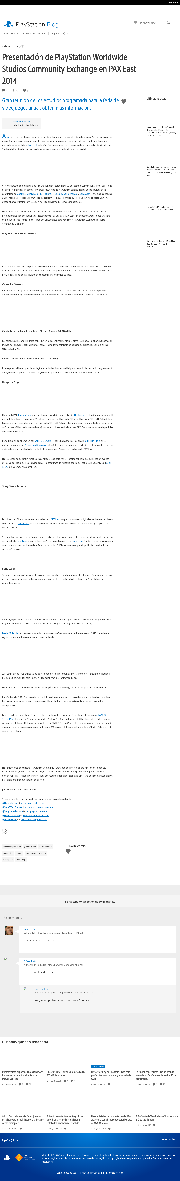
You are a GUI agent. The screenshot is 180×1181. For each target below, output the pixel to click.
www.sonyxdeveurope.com (39, 807)
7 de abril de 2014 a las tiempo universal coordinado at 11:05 (64, 992)
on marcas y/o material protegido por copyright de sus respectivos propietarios (111, 1158)
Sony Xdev (85, 193)
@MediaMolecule (11, 815)
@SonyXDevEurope (12, 807)
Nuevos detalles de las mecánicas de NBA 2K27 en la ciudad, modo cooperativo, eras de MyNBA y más (111, 1120)
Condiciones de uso (66, 1172)
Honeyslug (77, 541)
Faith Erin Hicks (92, 440)
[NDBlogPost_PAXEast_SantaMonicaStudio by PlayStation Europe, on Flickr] (57, 501)
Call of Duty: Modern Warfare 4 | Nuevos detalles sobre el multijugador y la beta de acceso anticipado (23, 1120)
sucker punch (8, 860)
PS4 (22, 33)
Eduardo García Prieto (22, 121)
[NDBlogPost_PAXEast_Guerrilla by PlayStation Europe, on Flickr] (57, 313)
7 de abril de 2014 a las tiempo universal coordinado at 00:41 (53, 964)
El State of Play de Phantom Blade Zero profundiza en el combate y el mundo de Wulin (111, 1075)
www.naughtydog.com (32, 803)
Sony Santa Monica (67, 193)
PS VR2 (14, 33)
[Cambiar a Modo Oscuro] (135, 23)
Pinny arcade (24, 414)
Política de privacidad (91, 1172)
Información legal (114, 1172)
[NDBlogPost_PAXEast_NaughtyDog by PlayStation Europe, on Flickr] (57, 396)
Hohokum (22, 541)
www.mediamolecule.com (35, 815)
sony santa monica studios (36, 853)
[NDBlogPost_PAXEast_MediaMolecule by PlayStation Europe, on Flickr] (57, 655)
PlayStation (37, 24)
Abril (5, 137)
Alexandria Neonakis (35, 444)
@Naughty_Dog (10, 803)
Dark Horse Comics (44, 440)
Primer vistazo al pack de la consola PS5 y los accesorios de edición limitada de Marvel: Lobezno (22, 1075)
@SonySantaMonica (12, 811)
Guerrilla (21, 193)
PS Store (30, 33)
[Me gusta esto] (27, 1084)
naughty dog (8, 853)
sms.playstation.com (36, 811)
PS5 (6, 33)
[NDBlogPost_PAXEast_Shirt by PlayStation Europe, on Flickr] (57, 248)
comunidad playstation (12, 846)
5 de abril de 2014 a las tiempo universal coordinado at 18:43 (53, 932)
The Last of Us (81, 414)
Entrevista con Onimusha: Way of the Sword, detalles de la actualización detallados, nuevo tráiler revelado (65, 1120)
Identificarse (148, 23)
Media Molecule (35, 193)
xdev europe (21, 860)
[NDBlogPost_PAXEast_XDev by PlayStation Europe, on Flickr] (57, 601)
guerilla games (30, 846)
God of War (23, 523)
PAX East (32, 145)
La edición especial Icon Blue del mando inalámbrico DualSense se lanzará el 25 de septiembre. (156, 1075)
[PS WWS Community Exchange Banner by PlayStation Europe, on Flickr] (57, 167)
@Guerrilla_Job (9, 819)
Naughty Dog (50, 193)
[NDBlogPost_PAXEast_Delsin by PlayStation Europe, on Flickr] (57, 749)
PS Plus (41, 33)
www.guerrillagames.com (34, 819)
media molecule (45, 846)
